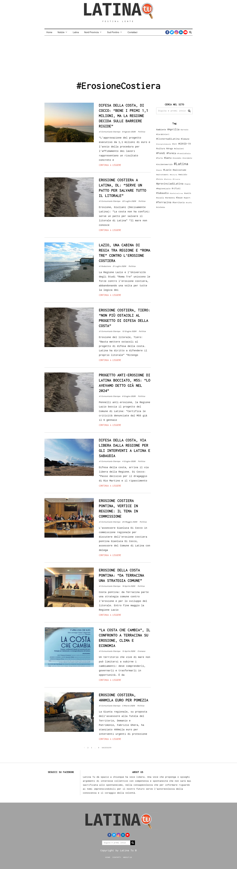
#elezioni (179, 148)
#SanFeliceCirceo (176, 193)
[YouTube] (185, 32)
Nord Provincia (91, 32)
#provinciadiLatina (169, 183)
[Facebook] (167, 32)
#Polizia (159, 179)
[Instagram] (176, 32)
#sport (187, 198)
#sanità (187, 193)
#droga (169, 148)
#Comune (185, 139)
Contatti (116, 857)
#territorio (179, 202)
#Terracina (163, 202)
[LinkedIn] (181, 32)
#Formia (171, 153)
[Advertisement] (118, 56)
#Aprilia (173, 129)
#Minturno (173, 174)
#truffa (189, 202)
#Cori (174, 144)
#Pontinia (167, 179)
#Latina (181, 164)
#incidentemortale (164, 164)
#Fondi (160, 153)
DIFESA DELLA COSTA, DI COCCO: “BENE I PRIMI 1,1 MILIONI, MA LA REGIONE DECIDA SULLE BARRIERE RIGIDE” (123, 115)
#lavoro (159, 170)
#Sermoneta (170, 198)
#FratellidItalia (184, 153)
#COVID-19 (184, 143)
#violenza (160, 207)
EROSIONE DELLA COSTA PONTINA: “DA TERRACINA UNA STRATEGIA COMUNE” (121, 575)
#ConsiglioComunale (163, 144)
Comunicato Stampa (110, 132)
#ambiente (161, 129)
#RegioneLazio (163, 188)
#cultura (160, 148)
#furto (159, 158)
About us (127, 857)
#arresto (184, 130)
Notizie (61, 32)
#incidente (187, 158)
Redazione (106, 266)
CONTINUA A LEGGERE (110, 165)
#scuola (160, 198)
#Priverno (176, 179)
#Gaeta (167, 158)
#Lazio (167, 169)
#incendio (177, 158)
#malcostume (179, 170)
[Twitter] (172, 32)
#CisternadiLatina (168, 138)
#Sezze (179, 197)
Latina (76, 32)
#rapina (187, 184)
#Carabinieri (162, 134)
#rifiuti (176, 188)
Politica (141, 132)
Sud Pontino (113, 32)
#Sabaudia (162, 193)
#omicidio (182, 175)
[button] (189, 111)
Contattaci (132, 32)
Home (49, 32)
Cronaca (141, 651)
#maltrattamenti (162, 174)
